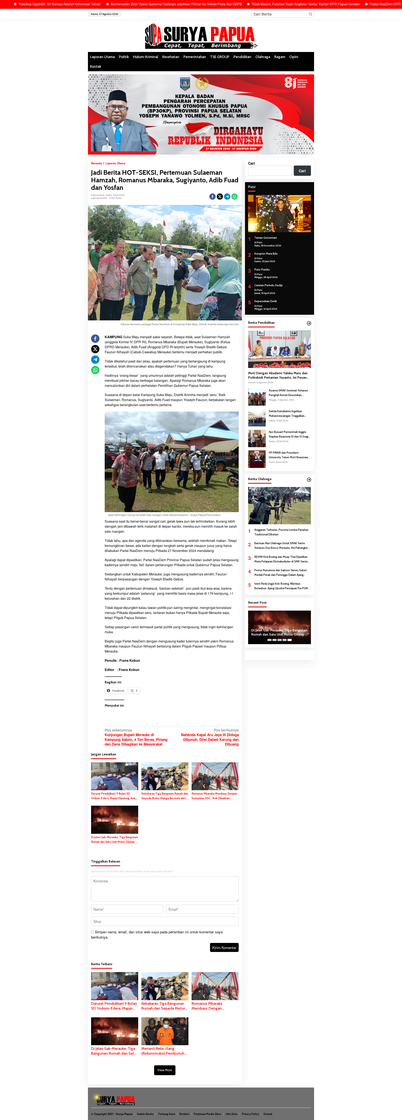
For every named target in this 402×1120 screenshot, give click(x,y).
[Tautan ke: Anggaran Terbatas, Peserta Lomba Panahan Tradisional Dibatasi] (279, 505)
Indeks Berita (145, 1114)
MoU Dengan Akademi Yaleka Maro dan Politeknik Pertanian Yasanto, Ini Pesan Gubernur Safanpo (278, 375)
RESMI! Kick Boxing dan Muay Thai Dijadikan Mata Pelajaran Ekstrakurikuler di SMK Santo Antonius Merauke (281, 559)
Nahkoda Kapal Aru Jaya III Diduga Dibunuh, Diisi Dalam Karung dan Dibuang (209, 737)
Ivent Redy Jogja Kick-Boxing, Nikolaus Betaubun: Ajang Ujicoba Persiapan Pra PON (281, 586)
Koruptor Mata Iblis (266, 253)
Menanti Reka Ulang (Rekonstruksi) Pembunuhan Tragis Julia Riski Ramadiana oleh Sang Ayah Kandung (164, 1051)
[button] (310, 14)
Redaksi (184, 1114)
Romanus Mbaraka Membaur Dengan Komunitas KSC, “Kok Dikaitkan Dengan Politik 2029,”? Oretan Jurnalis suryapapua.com (214, 796)
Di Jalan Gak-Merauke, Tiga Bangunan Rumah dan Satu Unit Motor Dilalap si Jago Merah (114, 839)
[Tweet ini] (220, 196)
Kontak (268, 1114)
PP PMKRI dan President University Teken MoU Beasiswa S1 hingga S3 (290, 455)
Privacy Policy (250, 1114)
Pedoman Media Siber (207, 1114)
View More (164, 1070)
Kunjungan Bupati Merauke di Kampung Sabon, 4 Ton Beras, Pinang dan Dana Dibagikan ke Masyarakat (136, 737)
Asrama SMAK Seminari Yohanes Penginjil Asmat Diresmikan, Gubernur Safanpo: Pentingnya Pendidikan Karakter (288, 392)
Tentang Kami (166, 1114)
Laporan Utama (99, 198)
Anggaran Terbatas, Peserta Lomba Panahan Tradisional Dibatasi (281, 532)
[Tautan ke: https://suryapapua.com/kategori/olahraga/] (309, 479)
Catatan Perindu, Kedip (268, 285)
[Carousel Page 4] (284, 640)
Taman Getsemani (265, 237)
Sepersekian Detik (265, 301)
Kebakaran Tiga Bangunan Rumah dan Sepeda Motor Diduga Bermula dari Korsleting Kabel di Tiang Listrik (164, 796)
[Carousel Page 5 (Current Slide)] (289, 640)
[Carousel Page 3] (279, 640)
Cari (251, 163)
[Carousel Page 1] (269, 640)
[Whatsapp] (234, 196)
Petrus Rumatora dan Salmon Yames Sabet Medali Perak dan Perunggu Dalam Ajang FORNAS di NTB (280, 572)
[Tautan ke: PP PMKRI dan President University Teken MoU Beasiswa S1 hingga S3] (257, 458)
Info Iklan (231, 1114)
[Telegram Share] (227, 196)
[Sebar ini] (212, 196)
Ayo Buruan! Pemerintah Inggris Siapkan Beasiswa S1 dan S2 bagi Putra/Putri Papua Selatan (288, 434)
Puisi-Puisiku (262, 269)
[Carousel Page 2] (274, 640)
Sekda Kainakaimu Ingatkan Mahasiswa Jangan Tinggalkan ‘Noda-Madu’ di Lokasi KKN (286, 413)
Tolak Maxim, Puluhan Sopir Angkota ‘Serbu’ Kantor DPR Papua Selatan (258, 3)
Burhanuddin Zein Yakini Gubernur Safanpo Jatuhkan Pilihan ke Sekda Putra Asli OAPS (128, 3)
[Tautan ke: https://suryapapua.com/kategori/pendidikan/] (309, 323)
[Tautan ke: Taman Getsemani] (279, 213)
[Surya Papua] (201, 35)
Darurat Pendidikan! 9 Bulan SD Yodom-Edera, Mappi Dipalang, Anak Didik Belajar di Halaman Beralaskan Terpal (114, 796)
